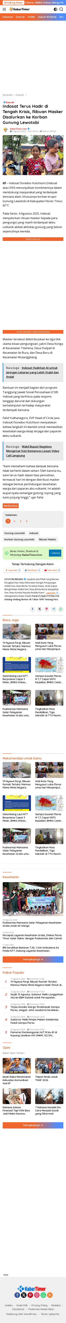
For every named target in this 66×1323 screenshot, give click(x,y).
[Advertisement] (33, 57)
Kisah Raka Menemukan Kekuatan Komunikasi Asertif (17, 1080)
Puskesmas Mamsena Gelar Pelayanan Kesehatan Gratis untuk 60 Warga (16, 712)
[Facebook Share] (32, 609)
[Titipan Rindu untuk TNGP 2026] (49, 1066)
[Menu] (5, 9)
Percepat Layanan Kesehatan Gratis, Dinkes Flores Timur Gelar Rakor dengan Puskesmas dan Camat (33, 937)
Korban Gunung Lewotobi (19, 539)
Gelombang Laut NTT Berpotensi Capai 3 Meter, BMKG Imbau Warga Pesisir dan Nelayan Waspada (15, 679)
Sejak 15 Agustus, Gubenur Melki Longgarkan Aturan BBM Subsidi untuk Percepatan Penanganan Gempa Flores (37, 996)
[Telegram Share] (53, 609)
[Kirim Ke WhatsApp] (60, 609)
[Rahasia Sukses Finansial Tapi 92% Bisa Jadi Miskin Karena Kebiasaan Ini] (17, 1096)
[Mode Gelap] (56, 9)
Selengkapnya (31, 959)
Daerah (10, 102)
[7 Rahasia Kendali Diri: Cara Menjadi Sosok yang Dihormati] (49, 1096)
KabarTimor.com (18, 128)
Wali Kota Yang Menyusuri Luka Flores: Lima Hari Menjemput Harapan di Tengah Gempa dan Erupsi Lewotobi (48, 646)
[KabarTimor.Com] (19, 9)
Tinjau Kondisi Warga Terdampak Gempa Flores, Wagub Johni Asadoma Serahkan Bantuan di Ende (35, 1008)
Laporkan (12, 570)
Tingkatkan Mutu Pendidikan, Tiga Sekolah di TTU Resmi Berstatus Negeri (48, 712)
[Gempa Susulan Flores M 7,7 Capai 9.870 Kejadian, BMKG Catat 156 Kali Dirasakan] (49, 665)
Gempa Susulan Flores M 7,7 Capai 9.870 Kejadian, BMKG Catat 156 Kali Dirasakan (48, 679)
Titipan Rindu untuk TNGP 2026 (46, 1078)
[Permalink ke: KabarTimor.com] (5, 129)
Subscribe (52, 570)
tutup (6, 1275)
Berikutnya (10, 505)
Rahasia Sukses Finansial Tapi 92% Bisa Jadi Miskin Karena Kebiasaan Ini (16, 1110)
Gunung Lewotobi (14, 533)
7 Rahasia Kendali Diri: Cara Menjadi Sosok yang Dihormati (48, 1110)
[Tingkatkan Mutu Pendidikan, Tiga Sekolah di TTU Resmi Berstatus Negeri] (49, 698)
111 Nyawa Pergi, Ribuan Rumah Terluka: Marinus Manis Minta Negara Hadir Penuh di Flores (17, 646)
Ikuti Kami (32, 570)
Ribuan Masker (47, 539)
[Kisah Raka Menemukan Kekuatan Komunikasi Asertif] (17, 1066)
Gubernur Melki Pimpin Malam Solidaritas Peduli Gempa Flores (34, 1021)
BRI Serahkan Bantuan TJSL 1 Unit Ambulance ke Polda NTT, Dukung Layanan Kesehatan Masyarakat (31, 949)
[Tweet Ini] (39, 609)
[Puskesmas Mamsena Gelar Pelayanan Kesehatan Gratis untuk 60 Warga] (17, 698)
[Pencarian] (61, 9)
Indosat (33, 533)
